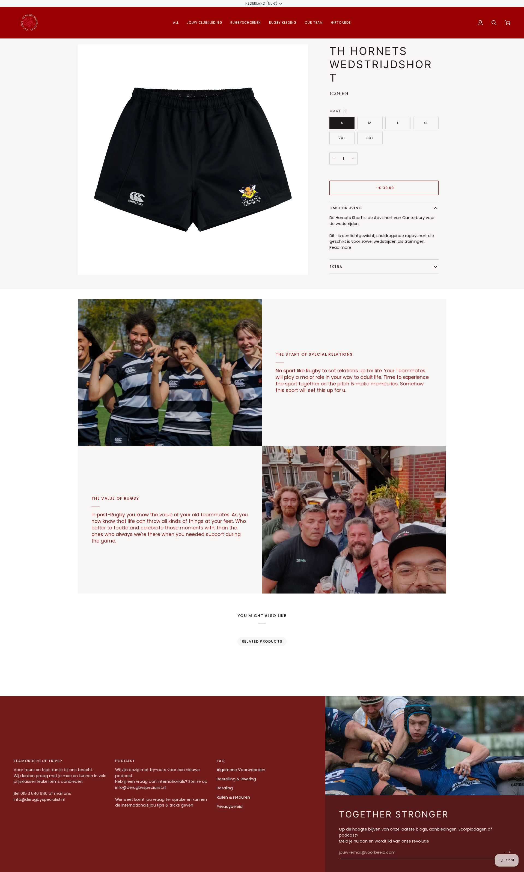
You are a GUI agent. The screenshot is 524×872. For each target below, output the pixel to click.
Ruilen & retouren (233, 797)
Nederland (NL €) (261, 3)
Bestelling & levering (236, 779)
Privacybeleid (230, 806)
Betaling (225, 788)
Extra (335, 266)
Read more (340, 247)
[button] (176, 22)
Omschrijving (345, 208)
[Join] (505, 851)
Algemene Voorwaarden (241, 769)
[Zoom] (88, 264)
